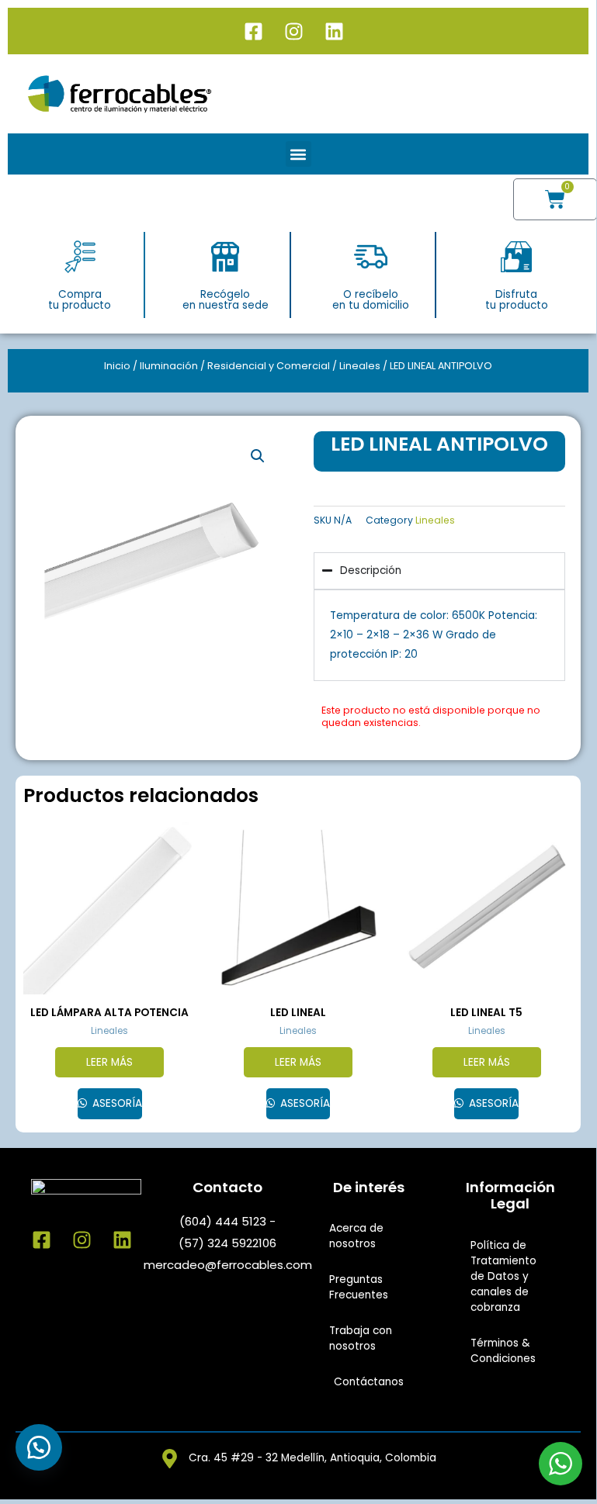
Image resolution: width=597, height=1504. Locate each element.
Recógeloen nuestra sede (225, 300)
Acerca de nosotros (356, 1236)
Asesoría (115, 1103)
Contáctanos (369, 1381)
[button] (298, 154)
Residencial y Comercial (268, 365)
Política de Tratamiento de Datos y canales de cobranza (503, 1276)
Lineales (359, 365)
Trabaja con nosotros (360, 1338)
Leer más (109, 1062)
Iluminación (169, 365)
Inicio (117, 365)
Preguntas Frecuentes (358, 1287)
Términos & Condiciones (503, 1351)
